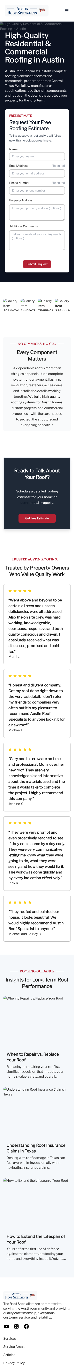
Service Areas (13, 1347)
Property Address (20, 200)
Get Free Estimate (37, 518)
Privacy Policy (14, 1363)
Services (9, 1338)
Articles (9, 1355)
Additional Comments (23, 226)
